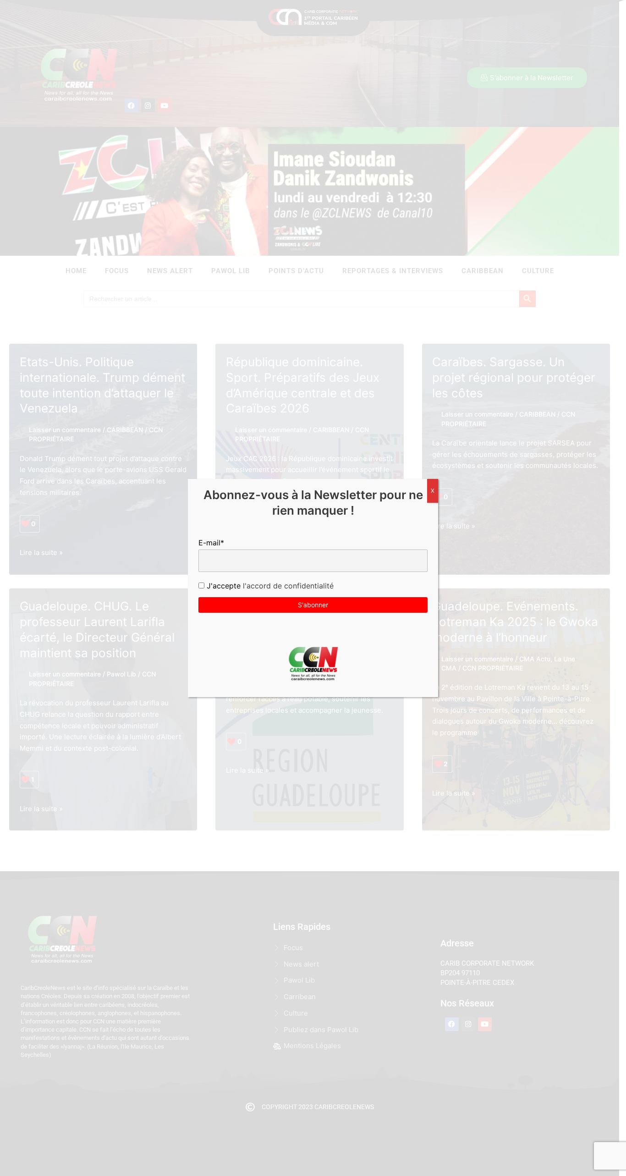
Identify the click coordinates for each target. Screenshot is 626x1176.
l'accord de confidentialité (287, 585)
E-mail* (211, 542)
